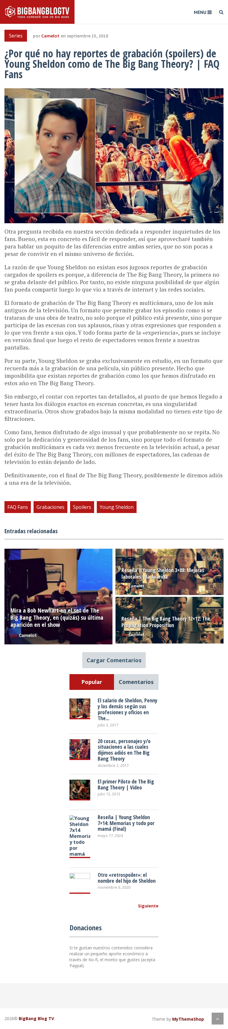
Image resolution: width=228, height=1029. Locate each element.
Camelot (50, 36)
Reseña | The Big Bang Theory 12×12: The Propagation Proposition (165, 622)
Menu (200, 12)
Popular (91, 681)
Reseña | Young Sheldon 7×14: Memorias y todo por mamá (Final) (126, 823)
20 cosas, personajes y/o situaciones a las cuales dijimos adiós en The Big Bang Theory (124, 749)
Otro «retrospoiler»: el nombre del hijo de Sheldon (127, 877)
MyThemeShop (188, 1019)
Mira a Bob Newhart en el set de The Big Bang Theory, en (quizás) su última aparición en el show (56, 617)
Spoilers (82, 507)
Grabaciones (50, 507)
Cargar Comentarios (114, 660)
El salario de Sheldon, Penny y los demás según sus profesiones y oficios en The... (127, 709)
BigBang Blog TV (36, 1018)
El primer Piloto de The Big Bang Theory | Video (126, 784)
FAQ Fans (17, 507)
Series (16, 35)
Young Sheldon (117, 507)
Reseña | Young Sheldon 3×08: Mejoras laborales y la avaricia (162, 573)
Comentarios (136, 681)
